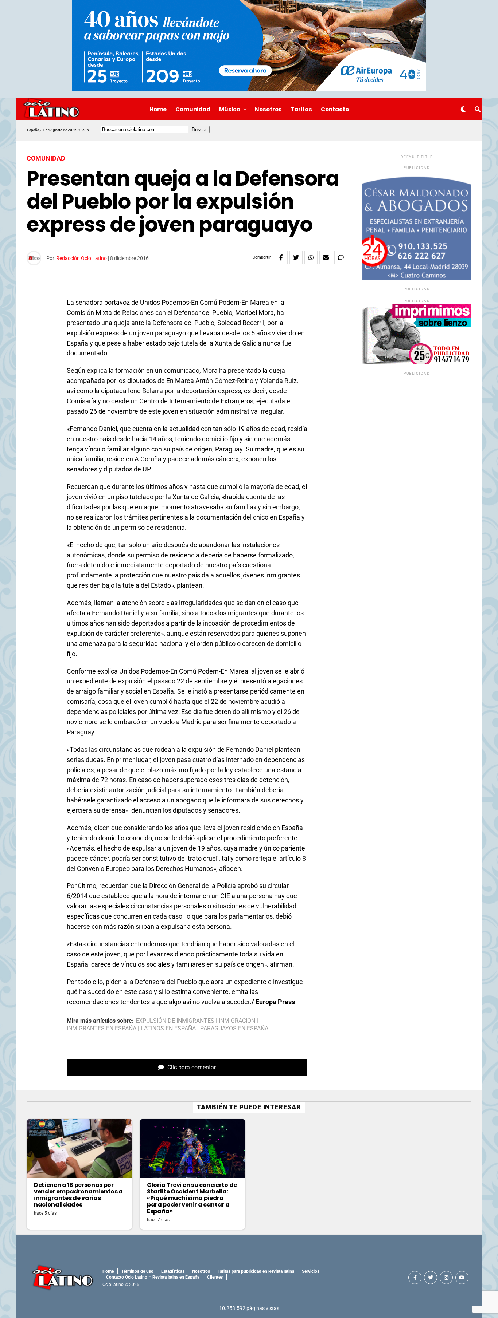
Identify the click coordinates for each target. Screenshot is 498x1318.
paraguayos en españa (234, 1028)
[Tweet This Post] (296, 257)
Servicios (310, 1271)
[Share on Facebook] (281, 257)
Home (158, 109)
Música (230, 109)
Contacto (335, 109)
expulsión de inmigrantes (175, 1021)
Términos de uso (137, 1271)
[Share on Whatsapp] (311, 257)
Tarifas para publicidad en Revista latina (256, 1271)
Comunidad (192, 109)
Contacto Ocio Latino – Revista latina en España (152, 1277)
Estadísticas (172, 1271)
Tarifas (301, 109)
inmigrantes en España (101, 1028)
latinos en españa (168, 1028)
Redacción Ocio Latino (81, 258)
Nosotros (268, 109)
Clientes (215, 1277)
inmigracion (237, 1021)
